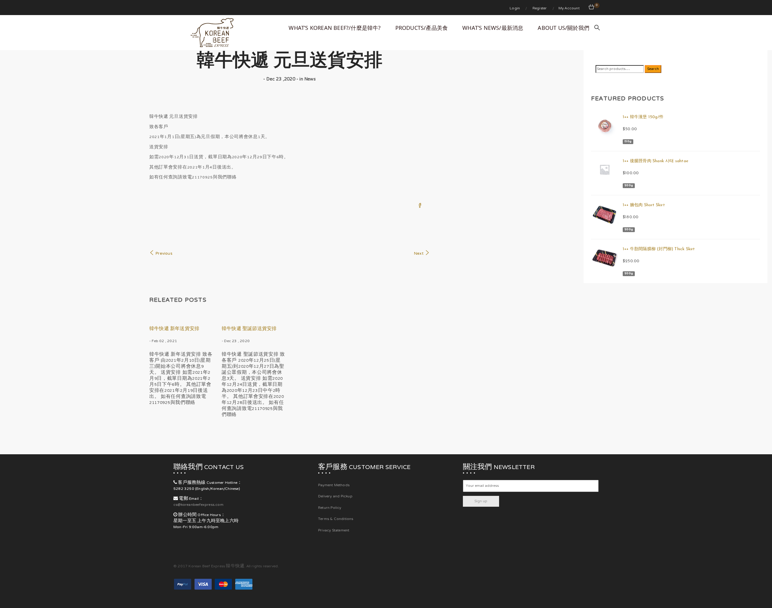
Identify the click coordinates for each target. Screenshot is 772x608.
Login (515, 8)
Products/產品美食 (421, 27)
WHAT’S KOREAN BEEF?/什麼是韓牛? (335, 27)
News (310, 79)
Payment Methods (334, 485)
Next (418, 254)
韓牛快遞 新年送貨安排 (174, 329)
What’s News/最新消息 (492, 27)
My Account (569, 8)
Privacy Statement (333, 530)
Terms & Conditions (335, 519)
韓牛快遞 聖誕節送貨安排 (249, 329)
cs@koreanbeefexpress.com (198, 505)
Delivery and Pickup (335, 496)
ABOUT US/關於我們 (563, 27)
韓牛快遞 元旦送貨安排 (289, 62)
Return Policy (329, 508)
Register (540, 8)
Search (653, 69)
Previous (164, 254)
